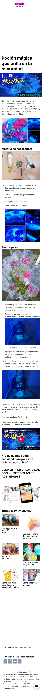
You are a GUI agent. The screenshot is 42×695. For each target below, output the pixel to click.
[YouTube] (5, 661)
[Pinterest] (15, 661)
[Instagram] (19, 661)
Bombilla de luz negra (13, 185)
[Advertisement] (21, 30)
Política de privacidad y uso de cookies (18, 647)
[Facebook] (10, 661)
